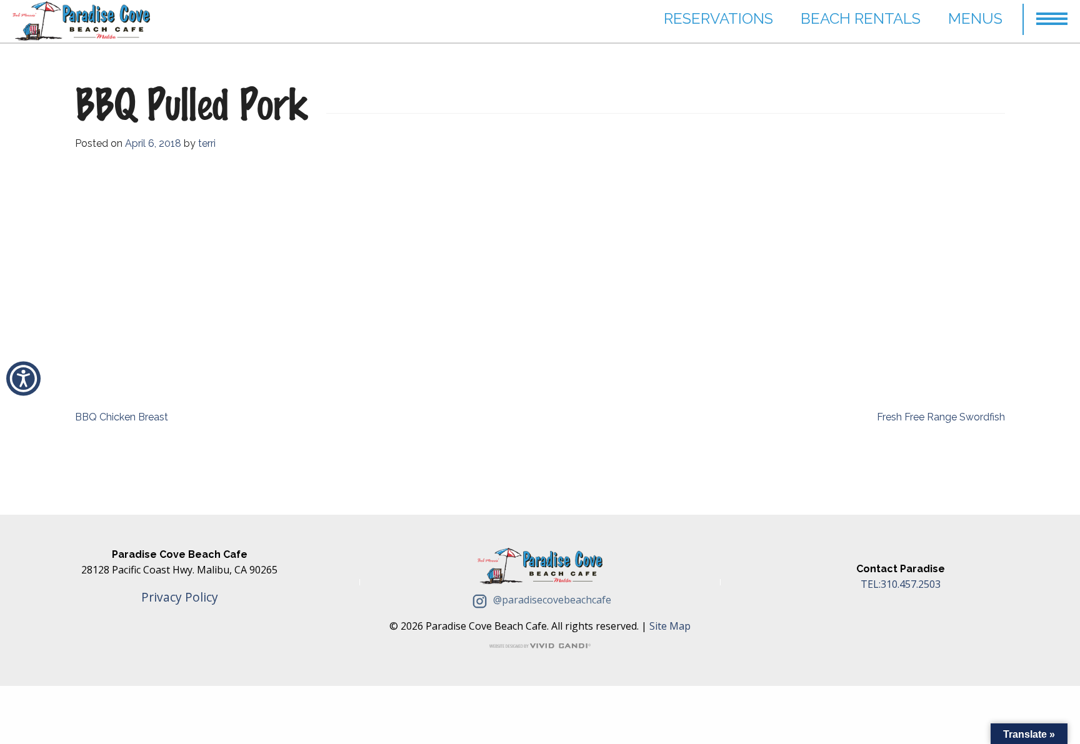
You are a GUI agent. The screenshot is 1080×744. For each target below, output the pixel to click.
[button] (1052, 13)
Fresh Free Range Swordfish (941, 417)
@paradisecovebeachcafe (551, 600)
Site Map (670, 626)
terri (207, 143)
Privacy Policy (179, 596)
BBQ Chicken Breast (121, 417)
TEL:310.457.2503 (901, 584)
